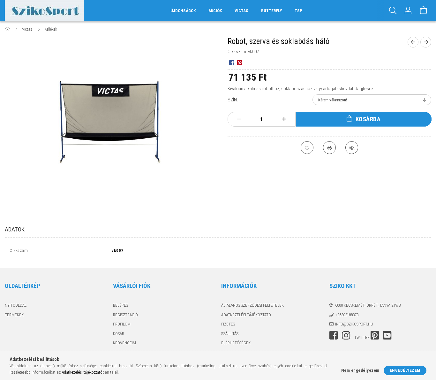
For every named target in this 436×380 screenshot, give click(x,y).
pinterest (375, 335)
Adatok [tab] (15, 229)
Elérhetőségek (236, 342)
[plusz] (284, 119)
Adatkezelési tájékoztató (246, 314)
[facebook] (232, 62)
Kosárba (368, 119)
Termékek (14, 314)
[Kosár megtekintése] (423, 10)
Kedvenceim (124, 342)
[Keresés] (393, 10)
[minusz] (239, 119)
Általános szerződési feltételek (252, 305)
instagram (346, 335)
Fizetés (228, 324)
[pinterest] (240, 62)
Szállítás (229, 333)
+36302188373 (346, 314)
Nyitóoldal (15, 305)
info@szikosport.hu (354, 324)
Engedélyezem (405, 370)
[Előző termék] (413, 42)
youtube (387, 335)
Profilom (122, 324)
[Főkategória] (8, 29)
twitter (362, 337)
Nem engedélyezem (360, 370)
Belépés (120, 305)
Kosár (118, 333)
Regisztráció (125, 314)
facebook (333, 335)
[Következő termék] (425, 42)
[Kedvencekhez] (307, 147)
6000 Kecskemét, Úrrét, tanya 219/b (368, 305)
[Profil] (408, 10)
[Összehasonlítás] (351, 147)
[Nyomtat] (329, 147)
